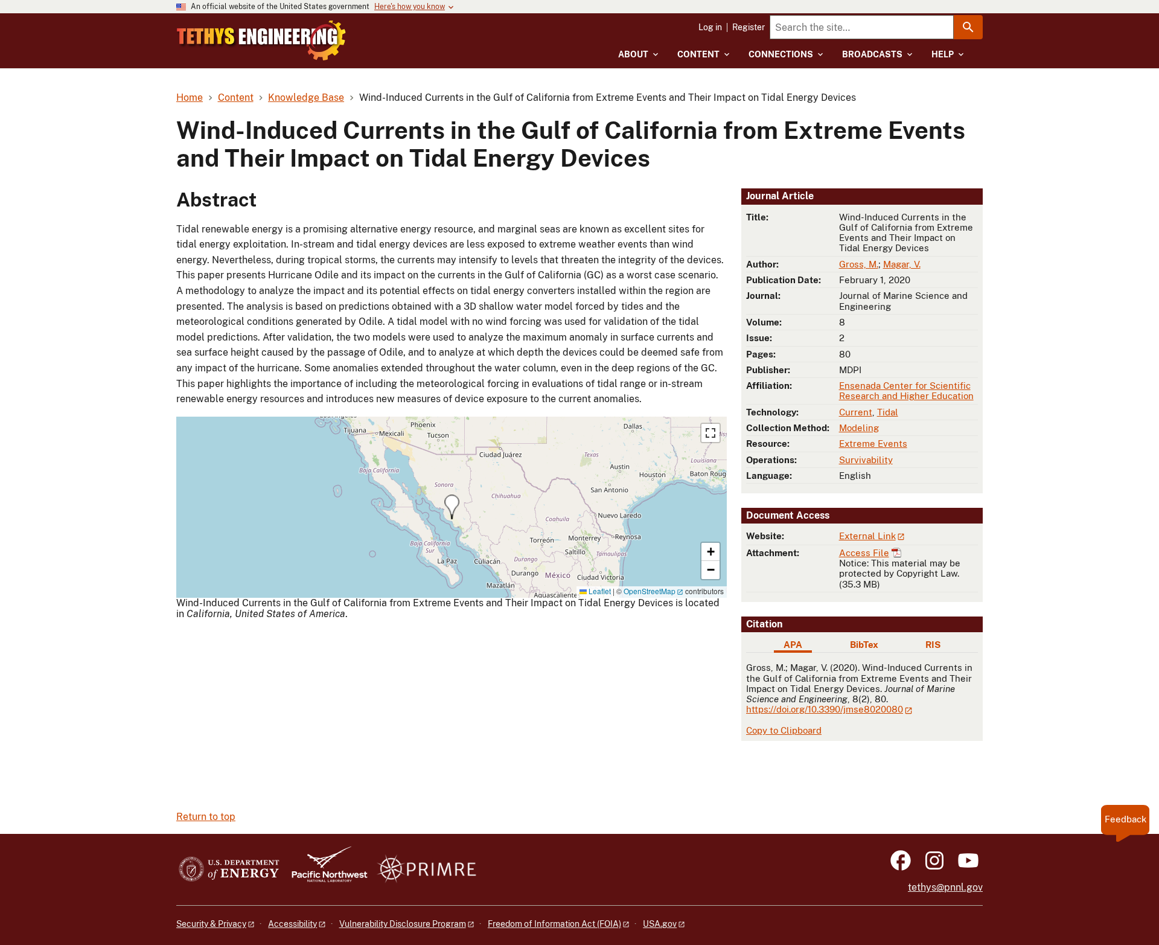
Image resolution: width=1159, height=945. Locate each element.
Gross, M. (858, 264)
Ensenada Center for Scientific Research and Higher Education (906, 390)
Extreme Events (873, 443)
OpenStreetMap (649, 591)
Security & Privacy (211, 924)
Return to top (205, 816)
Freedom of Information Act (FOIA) (554, 924)
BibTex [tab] (864, 644)
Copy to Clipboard (784, 730)
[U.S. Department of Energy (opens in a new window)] (229, 870)
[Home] (261, 40)
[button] (451, 507)
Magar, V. (902, 264)
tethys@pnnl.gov (945, 887)
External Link (867, 536)
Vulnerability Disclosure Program (402, 924)
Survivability (866, 460)
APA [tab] (793, 644)
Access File (864, 553)
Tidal (887, 412)
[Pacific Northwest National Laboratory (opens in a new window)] (325, 870)
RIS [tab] (932, 644)
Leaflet (599, 591)
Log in (710, 27)
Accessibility (292, 924)
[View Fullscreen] (710, 433)
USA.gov (660, 924)
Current (855, 412)
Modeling (859, 428)
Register (748, 27)
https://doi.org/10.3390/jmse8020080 (824, 709)
